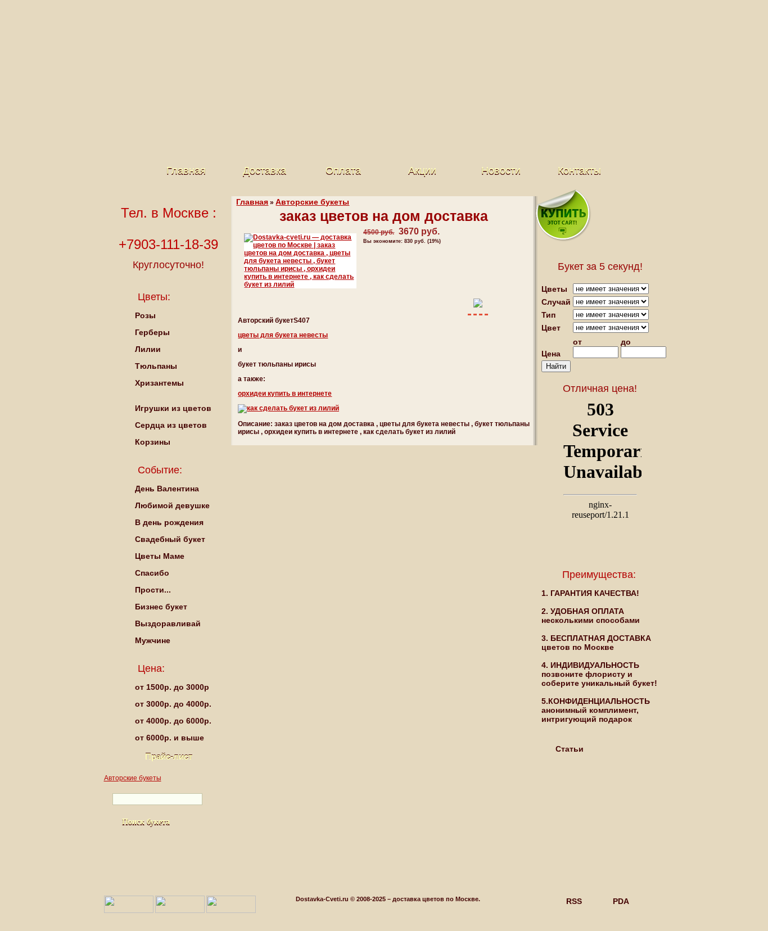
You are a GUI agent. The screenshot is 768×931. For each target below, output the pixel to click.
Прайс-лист (168, 756)
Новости (501, 170)
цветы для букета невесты (283, 335)
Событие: (160, 470)
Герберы (152, 332)
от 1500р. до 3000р (172, 687)
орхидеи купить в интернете (285, 393)
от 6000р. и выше (169, 737)
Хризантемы (159, 382)
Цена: (151, 668)
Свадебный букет (170, 539)
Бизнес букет (161, 606)
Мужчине (152, 640)
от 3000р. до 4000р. (173, 703)
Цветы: (154, 296)
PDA (621, 901)
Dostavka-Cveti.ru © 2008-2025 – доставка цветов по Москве (387, 899)
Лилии (148, 349)
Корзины (152, 441)
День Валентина (167, 488)
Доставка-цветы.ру (375, 45)
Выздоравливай (168, 623)
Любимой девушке (172, 505)
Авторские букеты (312, 201)
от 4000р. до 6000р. (173, 720)
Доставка (264, 170)
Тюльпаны (156, 365)
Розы (145, 315)
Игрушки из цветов (173, 408)
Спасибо (152, 572)
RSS (574, 901)
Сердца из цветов (171, 425)
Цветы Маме (159, 556)
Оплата (343, 170)
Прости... (153, 589)
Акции (422, 170)
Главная (186, 170)
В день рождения (169, 522)
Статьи (569, 748)
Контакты (579, 170)
